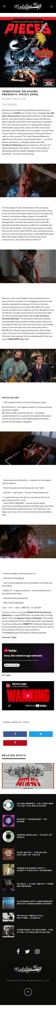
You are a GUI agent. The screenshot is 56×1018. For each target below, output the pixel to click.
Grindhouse (17, 722)
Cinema (7, 722)
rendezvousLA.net (38, 633)
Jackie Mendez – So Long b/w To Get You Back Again (35, 804)
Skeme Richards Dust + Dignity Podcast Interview (34, 869)
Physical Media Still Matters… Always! (30, 916)
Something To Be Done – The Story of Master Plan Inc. (35, 931)
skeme (8, 99)
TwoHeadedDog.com (10, 633)
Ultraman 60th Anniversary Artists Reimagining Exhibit (35, 902)
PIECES (26, 722)
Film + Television (10, 104)
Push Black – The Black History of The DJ (32, 853)
